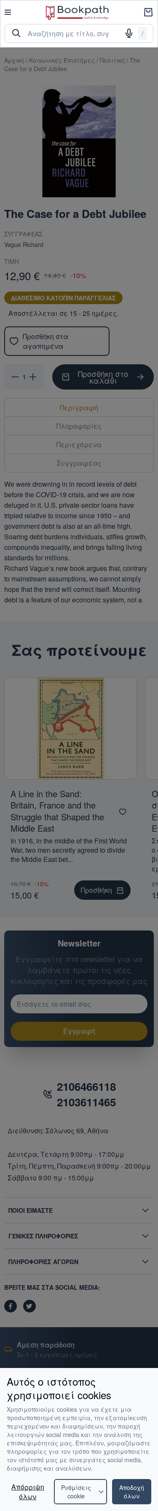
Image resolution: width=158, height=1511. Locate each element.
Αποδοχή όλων (131, 1491)
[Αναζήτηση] (16, 33)
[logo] (77, 12)
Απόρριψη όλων (27, 1491)
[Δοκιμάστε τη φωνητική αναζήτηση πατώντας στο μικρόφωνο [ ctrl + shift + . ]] (129, 33)
